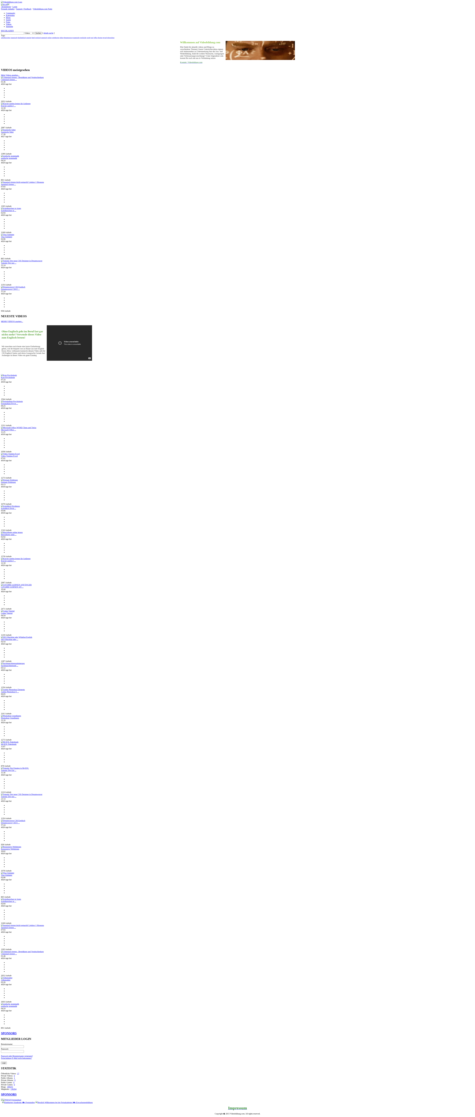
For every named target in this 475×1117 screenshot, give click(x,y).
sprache (28, 38)
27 (18, 1074)
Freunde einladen (7, 9)
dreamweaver (68, 38)
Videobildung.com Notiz (42, 9)
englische (83, 38)
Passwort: (5, 1049)
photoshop (110, 38)
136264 (13, 1089)
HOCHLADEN (7, 31)
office (96, 38)
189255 (10, 1087)
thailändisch (22, 38)
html (33, 38)
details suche (48, 33)
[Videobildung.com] (11, 2)
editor (62, 38)
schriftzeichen (5, 38)
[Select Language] (237, 4)
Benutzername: (7, 1044)
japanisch (14, 38)
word (88, 38)
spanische (76, 38)
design (100, 38)
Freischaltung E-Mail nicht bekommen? (16, 1058)
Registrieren (6, 7)
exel (92, 38)
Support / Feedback (23, 9)
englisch (38, 38)
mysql (105, 38)
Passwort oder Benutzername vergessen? (17, 1056)
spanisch (44, 38)
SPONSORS (9, 1033)
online (49, 38)
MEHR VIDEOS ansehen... (12, 321)
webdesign (55, 38)
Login (14, 7)
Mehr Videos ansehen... (10, 75)
